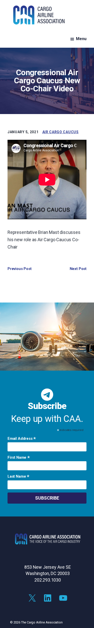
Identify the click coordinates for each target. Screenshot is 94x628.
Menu (81, 38)
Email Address (22, 439)
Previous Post (20, 268)
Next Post (78, 268)
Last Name (18, 477)
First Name (19, 458)
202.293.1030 (47, 580)
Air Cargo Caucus (60, 132)
